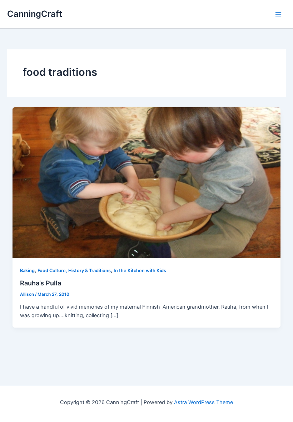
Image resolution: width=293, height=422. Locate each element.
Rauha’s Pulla (40, 283)
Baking (27, 270)
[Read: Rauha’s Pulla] (147, 182)
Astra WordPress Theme (203, 402)
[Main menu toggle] (278, 14)
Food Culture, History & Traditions (74, 270)
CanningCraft (34, 14)
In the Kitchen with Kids (140, 270)
